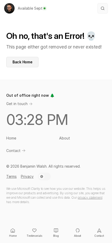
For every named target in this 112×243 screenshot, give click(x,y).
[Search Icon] (102, 8)
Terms (11, 176)
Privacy (27, 176)
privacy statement (90, 197)
